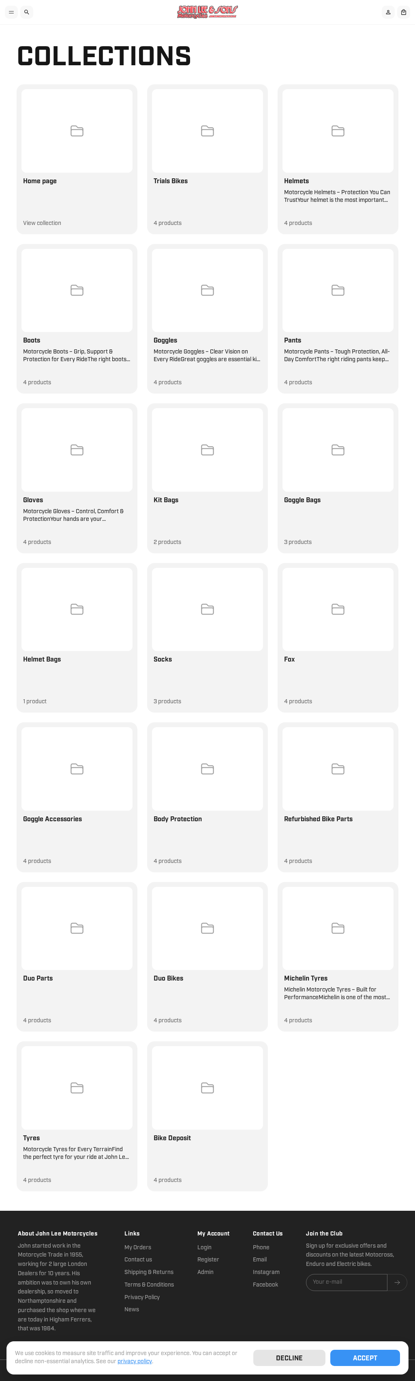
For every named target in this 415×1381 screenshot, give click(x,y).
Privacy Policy (142, 1297)
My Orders (137, 1247)
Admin (205, 1272)
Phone (261, 1247)
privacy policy (135, 1361)
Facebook (265, 1285)
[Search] (26, 12)
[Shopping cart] (403, 12)
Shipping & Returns (148, 1272)
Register (208, 1259)
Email (260, 1259)
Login (204, 1247)
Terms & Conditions (149, 1285)
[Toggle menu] (11, 12)
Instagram (266, 1272)
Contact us (138, 1259)
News (131, 1309)
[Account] (388, 12)
